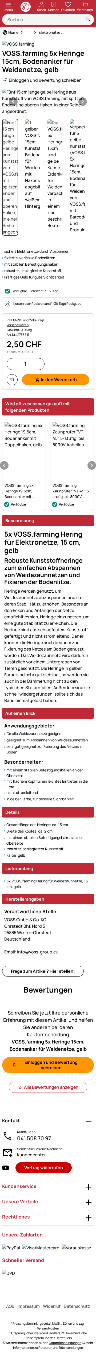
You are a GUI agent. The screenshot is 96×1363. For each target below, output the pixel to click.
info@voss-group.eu (31, 952)
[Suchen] (88, 19)
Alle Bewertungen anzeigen (51, 1087)
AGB (10, 1306)
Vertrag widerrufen (43, 1168)
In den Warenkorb (59, 379)
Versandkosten (48, 1328)
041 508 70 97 (34, 1138)
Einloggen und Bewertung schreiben (45, 80)
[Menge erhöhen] (38, 363)
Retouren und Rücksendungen (60, 1347)
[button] (48, 101)
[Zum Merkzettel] (12, 379)
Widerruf (52, 1306)
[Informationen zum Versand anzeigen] (8, 1272)
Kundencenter (31, 1155)
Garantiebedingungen (65, 1342)
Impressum (29, 1306)
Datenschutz (77, 1306)
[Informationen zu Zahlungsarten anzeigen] (46, 1247)
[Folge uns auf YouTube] (5, 1167)
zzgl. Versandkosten (26, 322)
